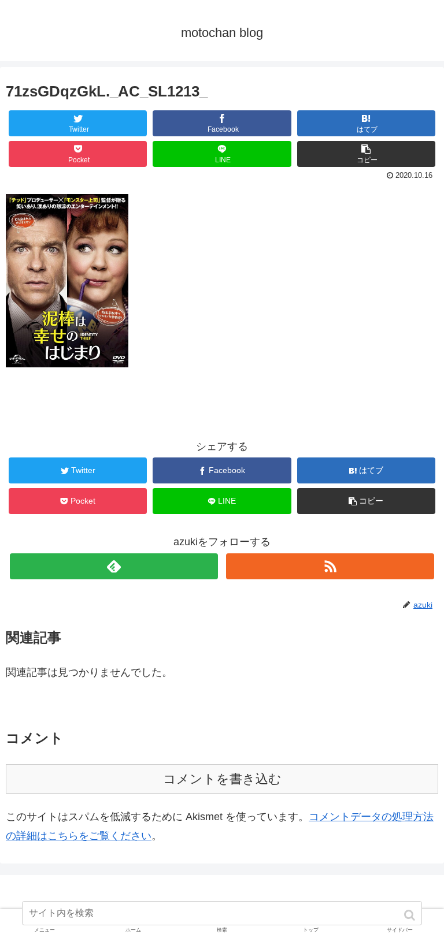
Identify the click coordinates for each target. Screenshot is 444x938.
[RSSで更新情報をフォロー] (330, 566)
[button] (410, 915)
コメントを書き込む (222, 779)
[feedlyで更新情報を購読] (113, 566)
